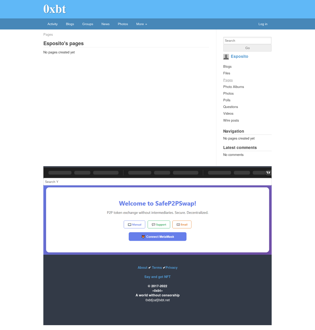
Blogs (70, 24)
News (105, 24)
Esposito (239, 56)
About (143, 267)
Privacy (172, 267)
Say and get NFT (157, 276)
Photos (123, 24)
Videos (228, 113)
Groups (87, 24)
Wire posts (231, 120)
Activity (53, 24)
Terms (157, 267)
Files (226, 72)
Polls (226, 99)
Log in (263, 24)
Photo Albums (233, 86)
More (140, 24)
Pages (48, 34)
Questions (230, 106)
